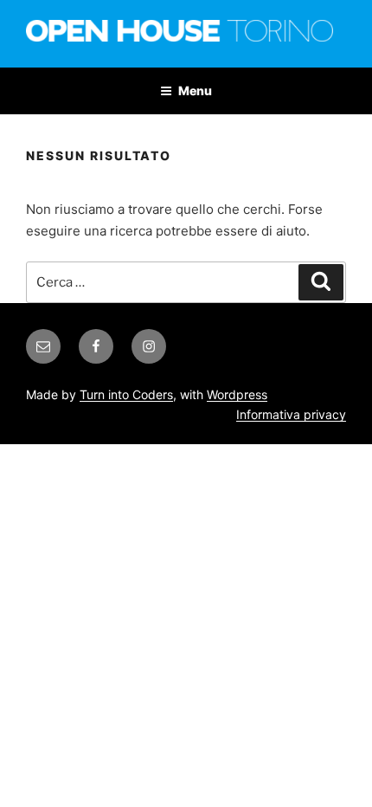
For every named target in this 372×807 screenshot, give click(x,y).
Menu (195, 90)
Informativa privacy (291, 414)
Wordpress (237, 394)
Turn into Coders (126, 394)
